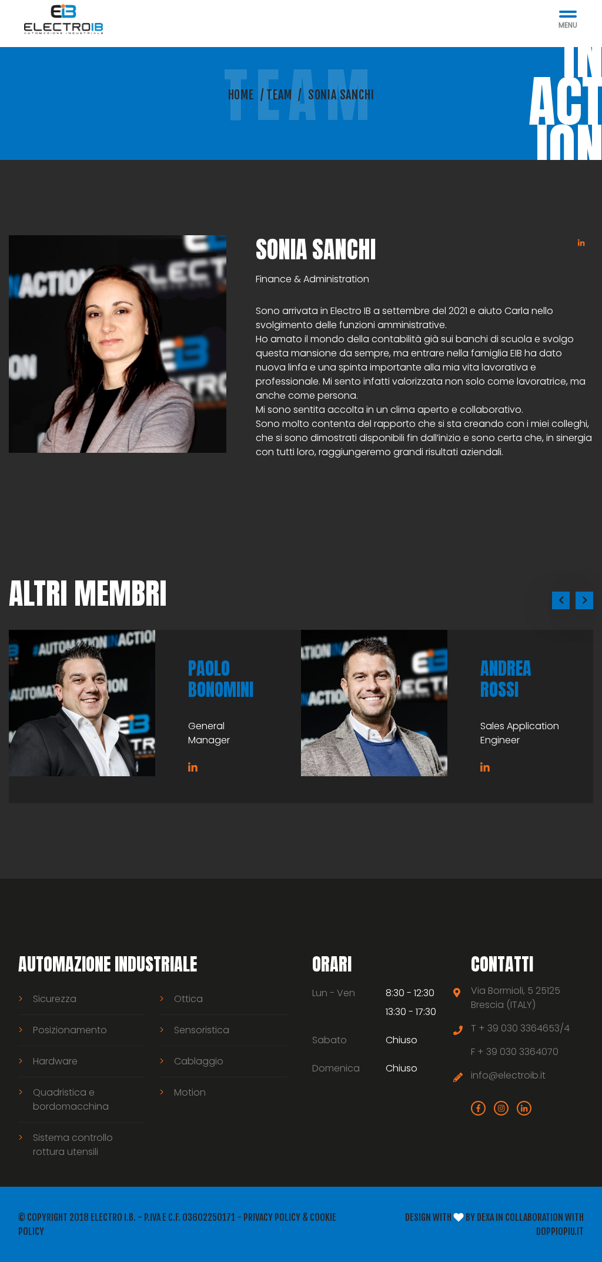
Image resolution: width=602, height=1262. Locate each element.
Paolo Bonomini (220, 679)
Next (584, 600)
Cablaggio (198, 1061)
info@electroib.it (508, 1075)
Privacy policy (271, 1217)
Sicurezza (54, 999)
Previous (561, 600)
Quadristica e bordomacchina (71, 1099)
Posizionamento (70, 1030)
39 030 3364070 (522, 1052)
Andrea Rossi (505, 679)
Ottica (188, 999)
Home (241, 95)
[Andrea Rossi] (374, 703)
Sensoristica (201, 1030)
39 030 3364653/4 (528, 1028)
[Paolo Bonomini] (82, 703)
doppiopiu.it (560, 1231)
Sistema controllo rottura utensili (73, 1144)
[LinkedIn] (581, 243)
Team (279, 95)
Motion (190, 1092)
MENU (567, 25)
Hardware (55, 1061)
